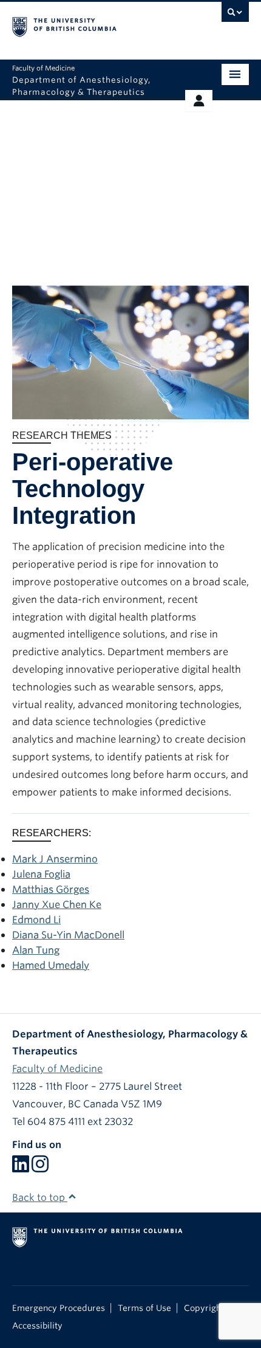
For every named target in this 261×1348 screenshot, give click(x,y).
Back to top (39, 1197)
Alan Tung (35, 950)
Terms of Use (144, 1308)
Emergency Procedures (58, 1308)
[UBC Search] (235, 15)
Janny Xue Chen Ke (56, 904)
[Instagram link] (40, 1168)
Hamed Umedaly (50, 965)
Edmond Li (36, 920)
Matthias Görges (50, 889)
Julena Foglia (41, 874)
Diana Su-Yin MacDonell (68, 935)
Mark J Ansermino (55, 859)
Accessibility (37, 1325)
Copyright (204, 1308)
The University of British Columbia (95, 25)
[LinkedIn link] (20, 1168)
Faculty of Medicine (57, 1069)
